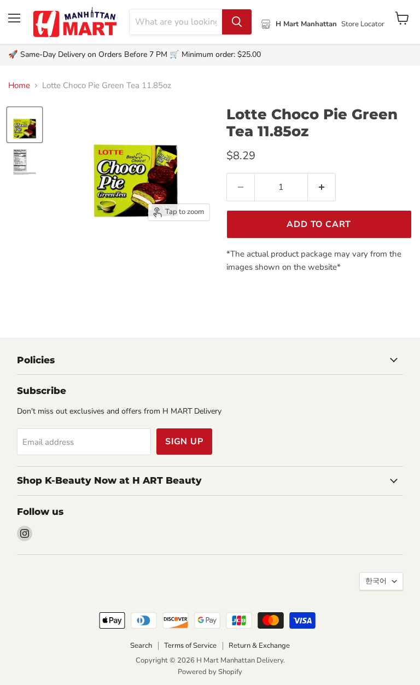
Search (141, 646)
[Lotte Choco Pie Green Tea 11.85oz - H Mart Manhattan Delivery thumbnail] (24, 124)
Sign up (184, 442)
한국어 (376, 581)
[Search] (237, 21)
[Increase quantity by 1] (322, 187)
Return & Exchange (259, 646)
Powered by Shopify (210, 672)
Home (19, 85)
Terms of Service (190, 646)
